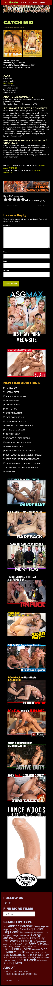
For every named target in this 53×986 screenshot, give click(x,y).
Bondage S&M (38, 932)
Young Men (12, 963)
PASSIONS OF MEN (14, 446)
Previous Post (12, 205)
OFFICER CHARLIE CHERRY (18, 442)
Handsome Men (17, 949)
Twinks (6, 960)
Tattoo (28, 958)
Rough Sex (42, 952)
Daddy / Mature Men (20, 941)
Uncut (13, 961)
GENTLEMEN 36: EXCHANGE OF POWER (23, 455)
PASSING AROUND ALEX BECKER (20, 451)
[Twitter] (6, 903)
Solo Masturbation (15, 954)
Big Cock (45, 927)
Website (6, 270)
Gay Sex (36, 943)
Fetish (14, 944)
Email (5, 261)
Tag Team (22, 957)
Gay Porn (22, 943)
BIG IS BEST (10, 471)
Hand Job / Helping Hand (17, 946)
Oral (35, 952)
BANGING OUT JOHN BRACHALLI (20, 426)
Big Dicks (20, 929)
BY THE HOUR (11, 409)
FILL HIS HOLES (12, 405)
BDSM (37, 926)
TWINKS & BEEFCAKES (15, 421)
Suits (17, 958)
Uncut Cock (26, 960)
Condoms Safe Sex (21, 938)
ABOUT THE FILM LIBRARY (18, 972)
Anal (5, 926)
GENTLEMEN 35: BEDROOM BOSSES (22, 459)
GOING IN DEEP (12, 434)
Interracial (36, 949)
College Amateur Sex (21, 935)
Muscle (19, 952)
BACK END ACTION (14, 413)
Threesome (44, 958)
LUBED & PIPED (12, 392)
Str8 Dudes (8, 957)
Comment (7, 225)
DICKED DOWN (12, 400)
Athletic (13, 926)
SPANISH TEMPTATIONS (16, 396)
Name (5, 252)
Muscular (29, 952)
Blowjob (30, 932)
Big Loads (24, 932)
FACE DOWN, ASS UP (15, 417)
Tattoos (36, 957)
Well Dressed (42, 961)
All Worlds (17, 27)
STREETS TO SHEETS (15, 430)
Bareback (27, 926)
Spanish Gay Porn (38, 954)
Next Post (42, 205)
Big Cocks (8, 929)
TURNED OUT (11, 388)
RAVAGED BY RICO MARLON (18, 438)
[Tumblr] (10, 903)
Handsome (31, 946)
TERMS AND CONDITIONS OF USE (21, 974)
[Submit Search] (5, 914)
